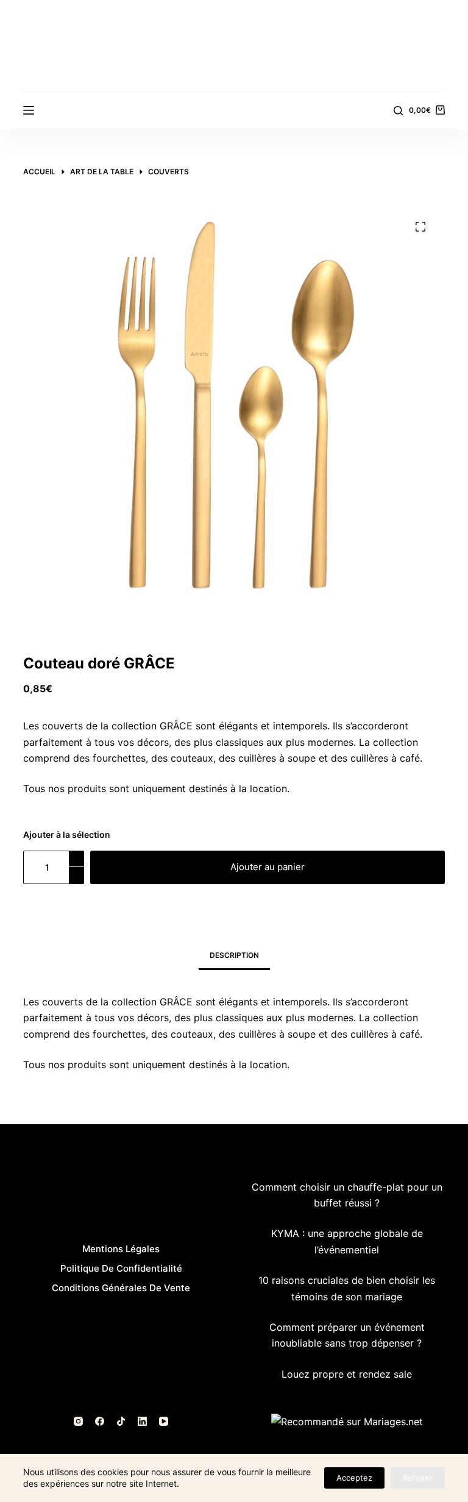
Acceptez (354, 1478)
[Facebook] (99, 1421)
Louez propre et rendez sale (347, 1374)
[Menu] (28, 110)
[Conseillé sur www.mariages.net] (347, 1420)
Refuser (418, 1478)
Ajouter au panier (267, 867)
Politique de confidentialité (121, 1268)
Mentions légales (121, 1249)
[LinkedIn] (142, 1421)
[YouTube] (163, 1421)
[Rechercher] (398, 110)
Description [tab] (234, 955)
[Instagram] (78, 1421)
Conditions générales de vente (121, 1288)
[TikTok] (121, 1421)
